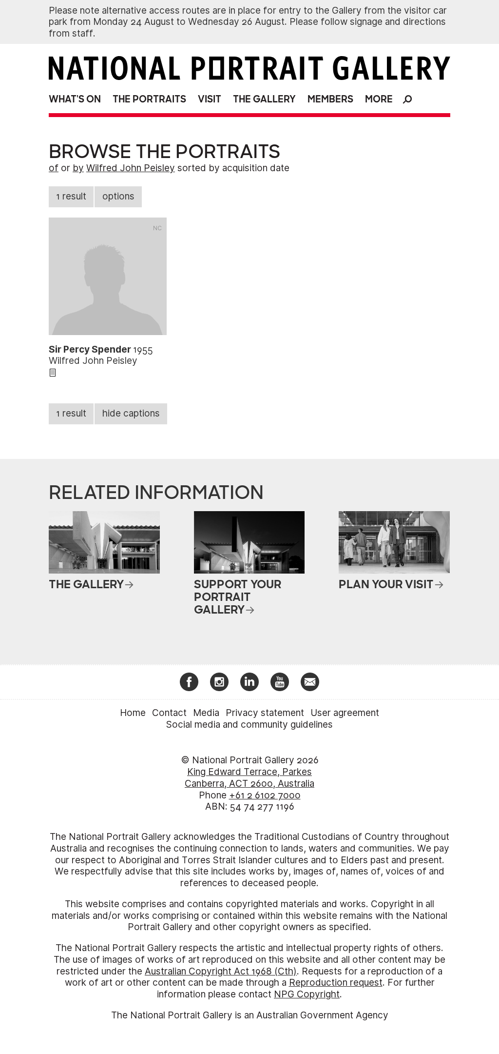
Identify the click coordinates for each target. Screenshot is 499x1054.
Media (206, 712)
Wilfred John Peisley (130, 168)
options (118, 196)
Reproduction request (336, 982)
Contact (169, 712)
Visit (209, 99)
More (379, 99)
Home (133, 712)
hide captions (131, 413)
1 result (71, 196)
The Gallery (264, 99)
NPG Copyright (307, 994)
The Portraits (149, 99)
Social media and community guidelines (249, 724)
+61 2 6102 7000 (265, 795)
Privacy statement (265, 712)
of (53, 168)
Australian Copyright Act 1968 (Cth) (221, 971)
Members (330, 99)
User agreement (344, 712)
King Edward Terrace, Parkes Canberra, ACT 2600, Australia (249, 777)
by (78, 168)
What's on (75, 99)
